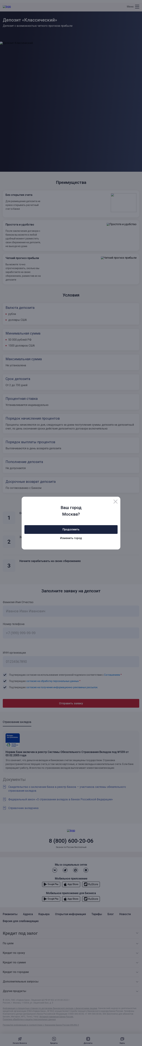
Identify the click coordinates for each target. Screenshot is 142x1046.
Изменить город (71, 538)
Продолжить (71, 529)
